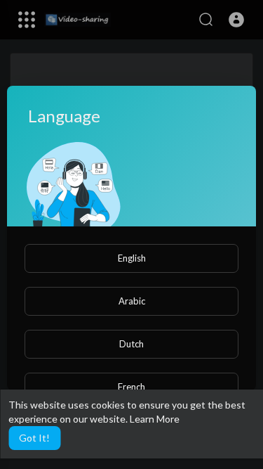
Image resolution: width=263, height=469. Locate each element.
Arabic (132, 301)
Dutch (131, 343)
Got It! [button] (34, 438)
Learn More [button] (155, 419)
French (131, 386)
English (132, 258)
